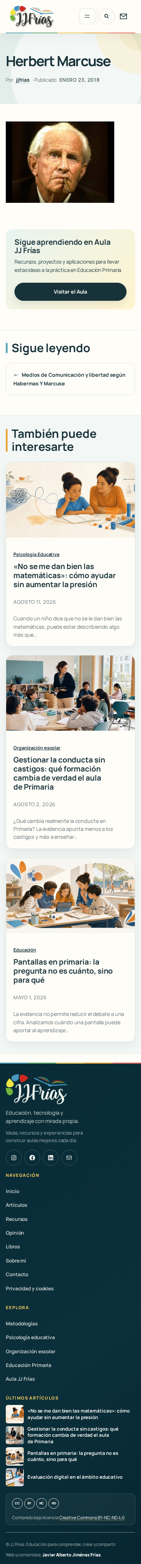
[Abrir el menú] (87, 16)
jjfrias (23, 79)
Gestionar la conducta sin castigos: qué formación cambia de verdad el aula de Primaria (59, 773)
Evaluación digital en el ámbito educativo (75, 1477)
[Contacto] (124, 16)
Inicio (12, 1191)
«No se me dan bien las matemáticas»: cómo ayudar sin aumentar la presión (64, 575)
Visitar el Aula (70, 291)
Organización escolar (36, 747)
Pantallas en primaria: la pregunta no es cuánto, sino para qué (63, 970)
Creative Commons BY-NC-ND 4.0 (91, 1517)
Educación (24, 949)
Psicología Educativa (36, 554)
